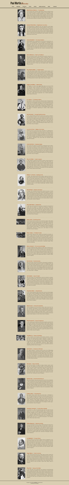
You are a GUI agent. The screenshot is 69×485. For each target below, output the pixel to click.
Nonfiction (24, 6)
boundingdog (36, 483)
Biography (18, 6)
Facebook (55, 6)
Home (13, 6)
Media (49, 6)
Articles (35, 6)
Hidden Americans (42, 6)
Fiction (30, 6)
